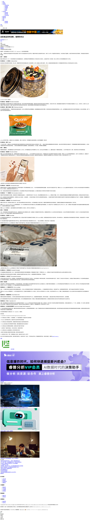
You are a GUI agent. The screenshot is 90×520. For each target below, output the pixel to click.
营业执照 (39, 509)
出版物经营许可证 (44, 509)
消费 (1, 338)
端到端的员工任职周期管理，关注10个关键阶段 (9, 458)
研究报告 (4, 490)
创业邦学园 (7, 5)
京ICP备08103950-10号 (44, 504)
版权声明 (4, 501)
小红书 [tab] (1, 516)
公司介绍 (4, 478)
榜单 (3, 20)
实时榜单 (6, 22)
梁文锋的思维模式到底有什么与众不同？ (8, 472)
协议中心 (4, 502)
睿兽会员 (4, 487)
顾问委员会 (4, 481)
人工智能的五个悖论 (4, 464)
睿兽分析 (4, 17)
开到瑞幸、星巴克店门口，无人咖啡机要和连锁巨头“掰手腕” (12, 465)
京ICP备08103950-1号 (28, 504)
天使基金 (6, 7)
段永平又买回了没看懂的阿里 (6, 468)
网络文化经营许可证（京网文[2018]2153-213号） (42, 506)
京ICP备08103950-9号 (36, 504)
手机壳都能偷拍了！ (4, 469)
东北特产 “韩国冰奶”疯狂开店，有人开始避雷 (9, 463)
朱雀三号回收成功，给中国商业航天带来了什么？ (10, 467)
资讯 (3, 1)
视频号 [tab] (1, 515)
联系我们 (4, 480)
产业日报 (4, 488)
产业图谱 (4, 489)
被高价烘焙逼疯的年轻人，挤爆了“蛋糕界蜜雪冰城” (10, 460)
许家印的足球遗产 (4, 470)
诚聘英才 (4, 482)
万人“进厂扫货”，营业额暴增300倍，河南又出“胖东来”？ (11, 462)
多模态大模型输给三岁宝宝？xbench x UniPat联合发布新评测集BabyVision (14, 407)
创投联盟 (6, 12)
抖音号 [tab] (1, 517)
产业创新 (4, 11)
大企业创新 (7, 15)
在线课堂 (6, 6)
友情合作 (4, 496)
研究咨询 (4, 16)
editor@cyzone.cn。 (55, 336)
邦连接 (3, 2)
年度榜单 (6, 21)
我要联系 (2, 48)
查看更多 (2, 473)
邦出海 (6, 10)
